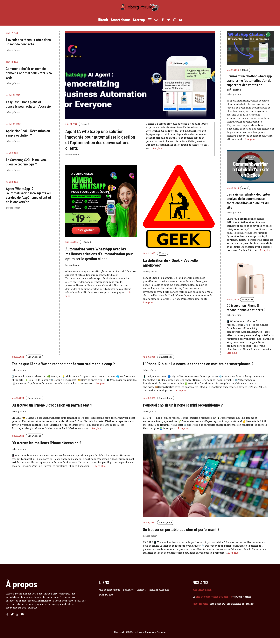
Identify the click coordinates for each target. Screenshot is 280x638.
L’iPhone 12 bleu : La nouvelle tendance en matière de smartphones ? (198, 363)
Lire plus (157, 148)
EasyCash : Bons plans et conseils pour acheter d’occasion (29, 104)
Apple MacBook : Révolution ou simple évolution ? (28, 133)
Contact (141, 589)
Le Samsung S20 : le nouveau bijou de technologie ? (27, 161)
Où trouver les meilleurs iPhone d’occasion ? (46, 442)
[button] (156, 20)
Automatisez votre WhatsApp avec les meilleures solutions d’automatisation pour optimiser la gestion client (99, 253)
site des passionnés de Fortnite (214, 596)
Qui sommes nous (109, 589)
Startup (139, 19)
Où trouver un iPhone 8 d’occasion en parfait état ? (52, 404)
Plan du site (106, 594)
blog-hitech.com (202, 589)
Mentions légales (158, 589)
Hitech (103, 19)
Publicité (128, 589)
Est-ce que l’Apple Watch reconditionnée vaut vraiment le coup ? (63, 363)
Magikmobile (200, 603)
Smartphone (120, 19)
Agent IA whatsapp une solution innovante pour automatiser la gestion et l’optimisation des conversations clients (100, 139)
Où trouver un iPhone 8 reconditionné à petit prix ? (246, 307)
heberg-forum (13, 50)
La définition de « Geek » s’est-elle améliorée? (170, 263)
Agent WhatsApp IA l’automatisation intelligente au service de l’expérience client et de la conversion (28, 195)
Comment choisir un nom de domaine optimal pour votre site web (29, 72)
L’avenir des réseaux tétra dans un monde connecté (28, 41)
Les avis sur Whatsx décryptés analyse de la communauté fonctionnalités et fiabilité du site (249, 200)
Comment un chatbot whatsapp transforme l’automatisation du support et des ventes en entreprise (249, 82)
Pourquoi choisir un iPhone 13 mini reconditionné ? (183, 404)
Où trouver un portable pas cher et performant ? (181, 529)
